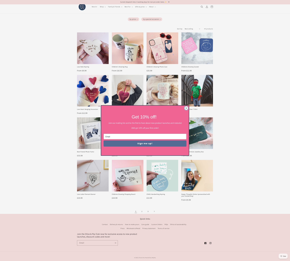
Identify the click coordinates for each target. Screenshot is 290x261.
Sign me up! (145, 143)
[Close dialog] (186, 108)
